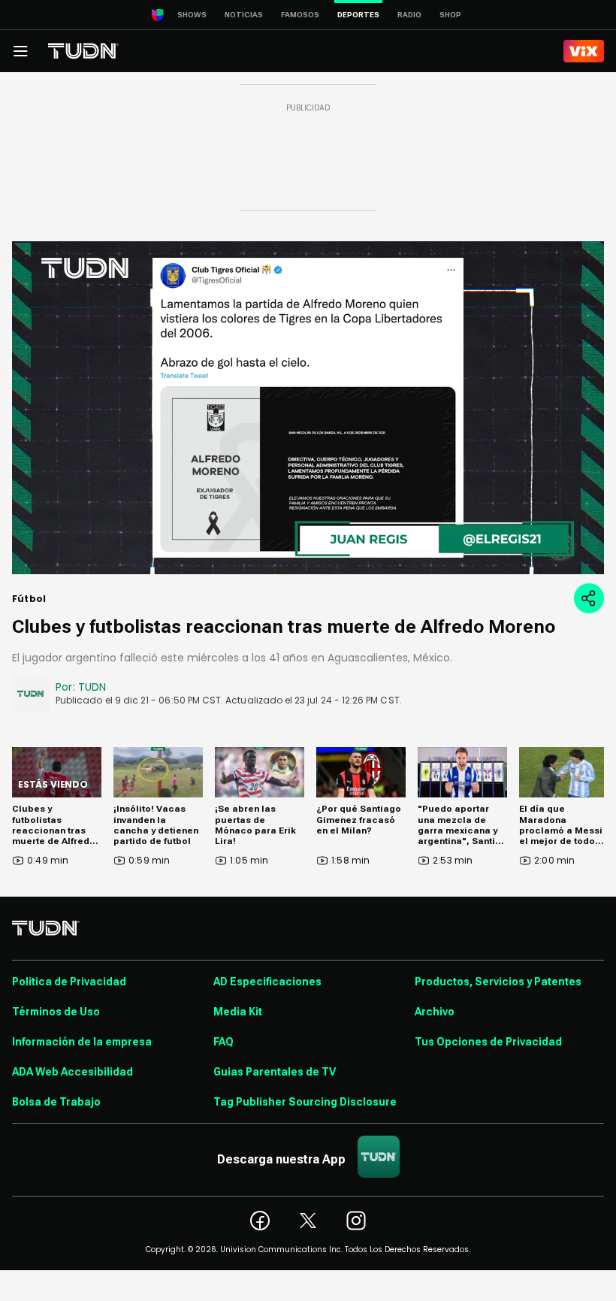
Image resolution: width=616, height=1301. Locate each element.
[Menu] (20, 51)
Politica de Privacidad (69, 982)
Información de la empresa (82, 1042)
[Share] (589, 598)
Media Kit (237, 1012)
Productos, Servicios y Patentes (498, 982)
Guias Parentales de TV (274, 1072)
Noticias (244, 15)
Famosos (300, 15)
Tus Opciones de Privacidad (488, 1042)
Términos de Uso (56, 1012)
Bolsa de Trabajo (56, 1102)
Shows (192, 15)
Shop (450, 15)
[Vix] (583, 51)
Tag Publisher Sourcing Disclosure (305, 1102)
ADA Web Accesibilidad (72, 1072)
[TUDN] (83, 51)
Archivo (434, 1012)
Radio (409, 15)
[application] (308, 407)
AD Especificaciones (267, 982)
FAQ (223, 1042)
